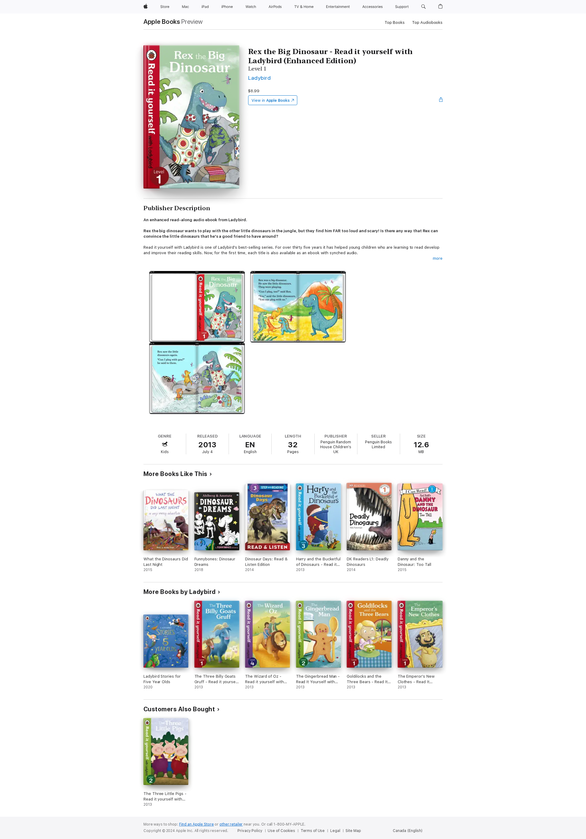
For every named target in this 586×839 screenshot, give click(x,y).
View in (270, 100)
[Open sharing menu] (441, 100)
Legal (335, 831)
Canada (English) (407, 831)
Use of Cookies (281, 831)
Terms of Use (313, 831)
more (438, 258)
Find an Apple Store (196, 824)
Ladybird (259, 78)
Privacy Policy (249, 831)
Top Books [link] (395, 22)
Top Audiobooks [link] (427, 22)
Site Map (353, 831)
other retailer (231, 824)
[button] (423, 6)
